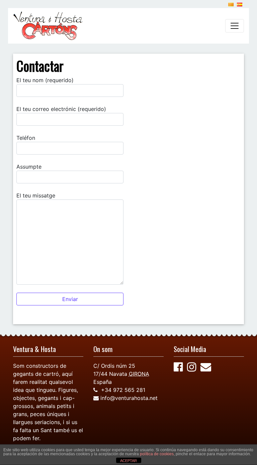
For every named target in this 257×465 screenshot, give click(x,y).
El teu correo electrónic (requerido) (61, 109)
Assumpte (28, 166)
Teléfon (25, 137)
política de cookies (157, 454)
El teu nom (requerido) (45, 80)
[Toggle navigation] (234, 26)
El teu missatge (35, 195)
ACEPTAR (128, 461)
